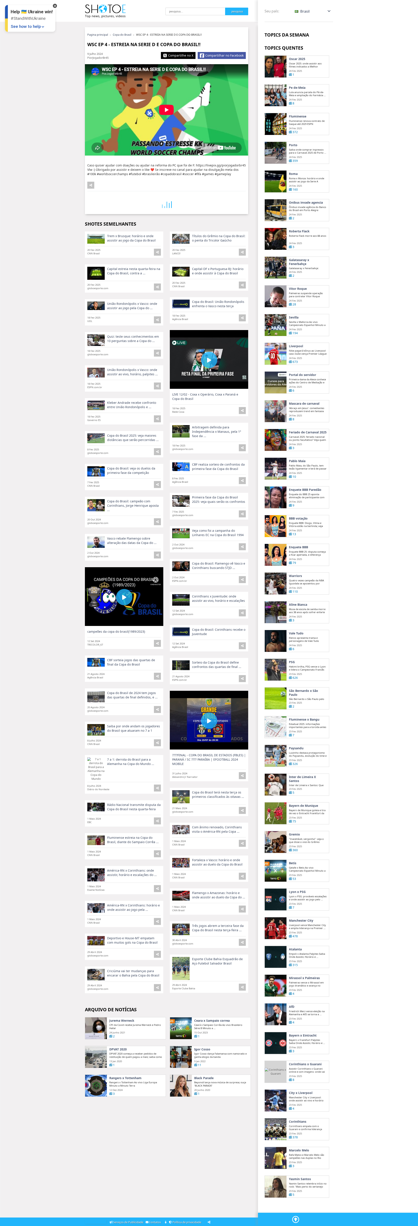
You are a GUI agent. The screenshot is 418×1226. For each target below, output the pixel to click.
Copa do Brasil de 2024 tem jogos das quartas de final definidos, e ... (132, 695)
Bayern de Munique (303, 806)
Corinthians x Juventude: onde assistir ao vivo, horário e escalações (218, 598)
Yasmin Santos (300, 1179)
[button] (313, 11)
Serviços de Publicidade (128, 1222)
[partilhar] (90, 185)
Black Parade (204, 1078)
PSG (292, 662)
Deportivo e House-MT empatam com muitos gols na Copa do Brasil (132, 940)
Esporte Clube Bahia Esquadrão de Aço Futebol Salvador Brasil (217, 961)
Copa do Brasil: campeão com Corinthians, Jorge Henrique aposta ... (133, 505)
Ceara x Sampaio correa (212, 1021)
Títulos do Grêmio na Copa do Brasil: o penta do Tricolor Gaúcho (218, 238)
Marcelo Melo (299, 1150)
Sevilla (293, 317)
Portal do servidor (302, 375)
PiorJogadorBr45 (98, 58)
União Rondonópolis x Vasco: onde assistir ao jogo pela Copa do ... (132, 306)
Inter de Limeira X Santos (302, 779)
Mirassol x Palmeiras (304, 978)
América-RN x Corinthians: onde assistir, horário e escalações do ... (132, 872)
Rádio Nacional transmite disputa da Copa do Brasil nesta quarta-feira (134, 807)
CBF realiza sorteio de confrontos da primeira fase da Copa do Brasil (218, 466)
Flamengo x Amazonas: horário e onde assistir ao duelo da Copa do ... (218, 895)
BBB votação (298, 518)
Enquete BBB (298, 547)
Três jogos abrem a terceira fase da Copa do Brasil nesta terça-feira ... (218, 928)
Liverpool (296, 346)
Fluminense (297, 116)
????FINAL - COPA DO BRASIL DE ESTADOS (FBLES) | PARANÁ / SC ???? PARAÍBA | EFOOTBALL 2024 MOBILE (209, 759)
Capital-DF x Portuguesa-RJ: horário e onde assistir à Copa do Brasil (217, 271)
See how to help (26, 26)
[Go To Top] (295, 1219)
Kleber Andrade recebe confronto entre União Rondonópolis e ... (131, 405)
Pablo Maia (297, 461)
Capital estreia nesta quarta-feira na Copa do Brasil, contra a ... (133, 271)
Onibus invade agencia (306, 203)
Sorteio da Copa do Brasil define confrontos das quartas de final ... (216, 664)
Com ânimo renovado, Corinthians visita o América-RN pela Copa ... (217, 829)
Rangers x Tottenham (125, 1078)
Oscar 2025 (297, 59)
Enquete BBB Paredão (305, 490)
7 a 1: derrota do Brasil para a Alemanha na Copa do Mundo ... (130, 761)
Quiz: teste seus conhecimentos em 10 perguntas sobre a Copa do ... (133, 338)
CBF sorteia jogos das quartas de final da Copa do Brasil (131, 662)
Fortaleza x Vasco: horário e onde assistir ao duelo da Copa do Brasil (217, 862)
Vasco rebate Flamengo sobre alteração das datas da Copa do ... (132, 540)
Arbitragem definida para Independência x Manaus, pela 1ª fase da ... (216, 431)
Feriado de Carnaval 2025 (308, 432)
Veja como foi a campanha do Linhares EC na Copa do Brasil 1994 (218, 532)
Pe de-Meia (297, 88)
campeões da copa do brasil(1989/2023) (116, 631)
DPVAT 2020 (118, 1049)
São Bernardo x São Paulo (303, 692)
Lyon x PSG (297, 892)
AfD (291, 1007)
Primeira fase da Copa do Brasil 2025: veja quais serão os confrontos (218, 499)
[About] (166, 1222)
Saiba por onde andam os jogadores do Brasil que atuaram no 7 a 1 (133, 728)
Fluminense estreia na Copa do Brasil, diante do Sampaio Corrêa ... (133, 839)
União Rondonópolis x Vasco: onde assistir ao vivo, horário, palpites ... (132, 372)
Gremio (294, 834)
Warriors (295, 576)
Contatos (155, 1222)
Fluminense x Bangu (304, 719)
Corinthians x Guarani (305, 1064)
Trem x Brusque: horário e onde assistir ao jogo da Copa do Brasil (131, 238)
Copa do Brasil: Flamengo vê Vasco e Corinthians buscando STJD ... (218, 565)
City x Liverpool (300, 1093)
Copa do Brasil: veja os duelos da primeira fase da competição (131, 470)
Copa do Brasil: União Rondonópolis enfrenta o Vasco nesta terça (218, 304)
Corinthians (297, 1122)
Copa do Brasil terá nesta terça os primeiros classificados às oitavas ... (218, 794)
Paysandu (296, 748)
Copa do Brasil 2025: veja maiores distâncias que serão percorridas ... (133, 437)
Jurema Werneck (121, 1021)
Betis (292, 863)
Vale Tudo (296, 633)
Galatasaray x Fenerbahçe (299, 262)
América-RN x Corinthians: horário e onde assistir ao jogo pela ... (133, 907)
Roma (293, 174)
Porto (293, 145)
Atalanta (295, 949)
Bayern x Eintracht (303, 1035)
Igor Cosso (202, 1049)
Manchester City (301, 920)
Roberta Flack (299, 231)
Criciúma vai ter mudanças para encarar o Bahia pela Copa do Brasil (133, 973)
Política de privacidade (187, 1222)
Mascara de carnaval (304, 404)
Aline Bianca (298, 605)
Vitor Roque (298, 289)
